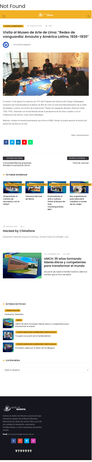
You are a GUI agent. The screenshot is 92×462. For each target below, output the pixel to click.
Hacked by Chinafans (19, 231)
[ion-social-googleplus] (20, 440)
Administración (12, 310)
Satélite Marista (24, 45)
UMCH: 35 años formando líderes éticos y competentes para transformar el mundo (65, 262)
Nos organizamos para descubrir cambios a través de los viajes (78, 200)
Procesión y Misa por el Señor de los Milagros (35, 348)
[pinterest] (24, 142)
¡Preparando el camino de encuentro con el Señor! (11, 200)
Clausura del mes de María (33, 197)
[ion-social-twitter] (26, 440)
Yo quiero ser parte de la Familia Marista (33, 336)
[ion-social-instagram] (33, 440)
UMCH (8, 256)
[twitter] (12, 142)
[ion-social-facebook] (13, 440)
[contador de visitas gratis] (23, 451)
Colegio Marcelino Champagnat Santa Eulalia (36, 332)
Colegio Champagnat (13, 26)
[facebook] (6, 142)
